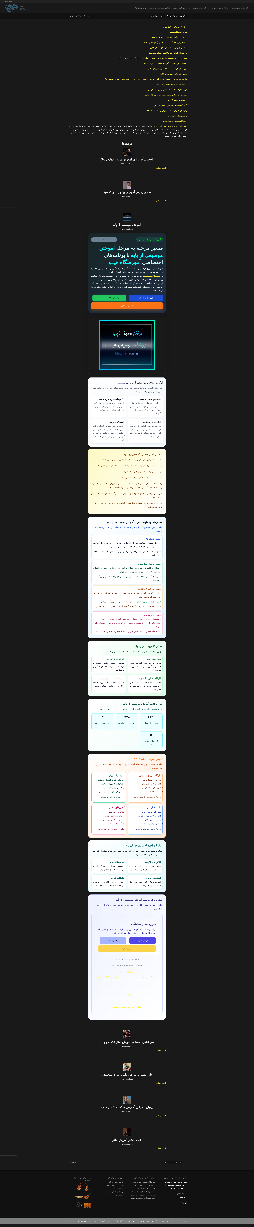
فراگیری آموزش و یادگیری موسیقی (127, 1007)
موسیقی (129, 994)
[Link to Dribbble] (68, 1221)
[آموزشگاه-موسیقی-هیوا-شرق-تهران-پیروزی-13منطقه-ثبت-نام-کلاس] (15, 8)
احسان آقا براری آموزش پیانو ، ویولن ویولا (127, 159)
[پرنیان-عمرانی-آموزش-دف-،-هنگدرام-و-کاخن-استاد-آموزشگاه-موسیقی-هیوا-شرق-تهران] (127, 1100)
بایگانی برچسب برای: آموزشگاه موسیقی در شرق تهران (169, 16)
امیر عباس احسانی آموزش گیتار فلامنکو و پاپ (127, 1042)
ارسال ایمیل (143, 940)
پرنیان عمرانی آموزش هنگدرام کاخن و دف (127, 1107)
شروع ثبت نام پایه (146, 298)
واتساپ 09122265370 (109, 298)
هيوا (168, 105)
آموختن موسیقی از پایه (127, 224)
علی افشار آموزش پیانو (127, 1139)
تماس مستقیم (127, 305)
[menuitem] (239, 8)
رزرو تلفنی (127, 948)
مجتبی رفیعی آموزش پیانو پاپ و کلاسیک (127, 192)
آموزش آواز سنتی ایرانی (127, 972)
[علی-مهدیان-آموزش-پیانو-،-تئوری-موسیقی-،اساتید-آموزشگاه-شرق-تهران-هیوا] (127, 1067)
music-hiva (125, 164)
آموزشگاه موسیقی (180, 126)
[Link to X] (71, 1221)
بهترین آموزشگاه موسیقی (178, 32)
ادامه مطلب (161, 168)
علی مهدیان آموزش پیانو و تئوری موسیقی (127, 1074)
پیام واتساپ (113, 940)
